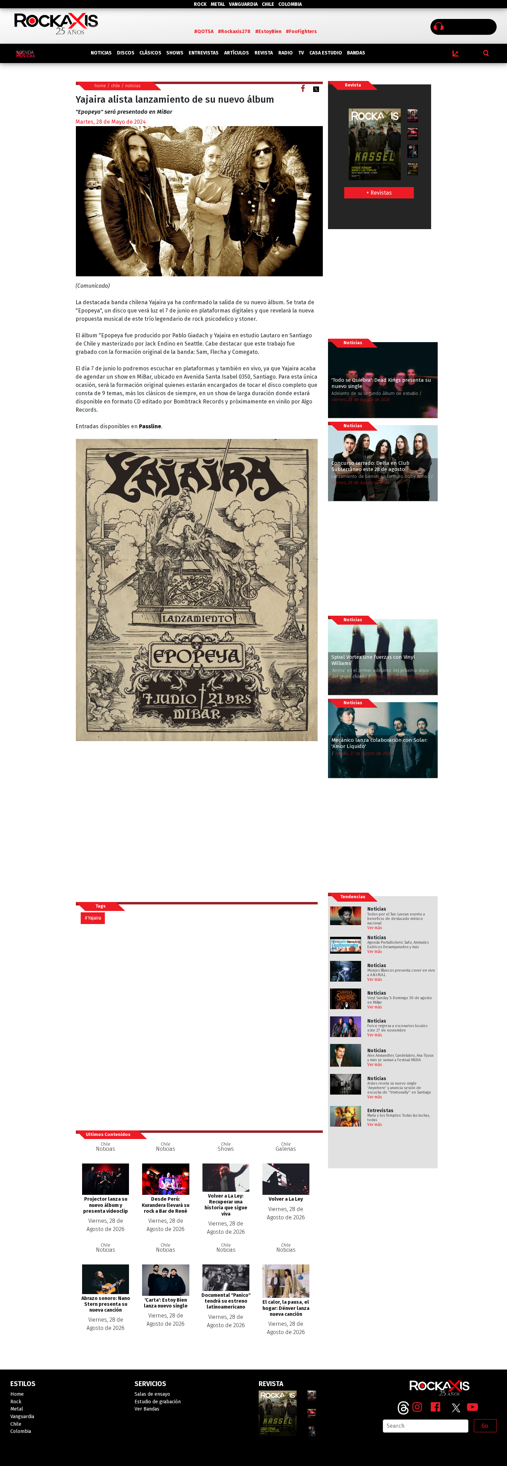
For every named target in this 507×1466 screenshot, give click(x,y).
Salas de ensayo (152, 1394)
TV (301, 53)
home (100, 85)
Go (484, 1426)
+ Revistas (379, 192)
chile (115, 85)
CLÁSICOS (150, 53)
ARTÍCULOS (236, 53)
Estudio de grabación (158, 1402)
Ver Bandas (147, 1409)
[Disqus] (199, 1027)
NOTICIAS (101, 53)
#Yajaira (92, 918)
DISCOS (126, 53)
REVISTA (264, 53)
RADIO (285, 53)
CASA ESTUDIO (325, 53)
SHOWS (174, 53)
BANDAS (356, 53)
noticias (133, 85)
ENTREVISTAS (204, 53)
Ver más (374, 927)
